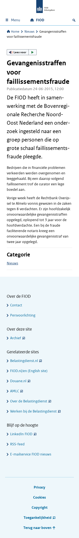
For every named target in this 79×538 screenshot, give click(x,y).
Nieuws (29, 31)
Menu (15, 20)
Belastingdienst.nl (24, 361)
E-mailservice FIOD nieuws (30, 454)
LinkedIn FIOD (21, 434)
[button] (22, 52)
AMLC (14, 391)
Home (15, 31)
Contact (16, 305)
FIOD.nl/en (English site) (28, 371)
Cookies (39, 497)
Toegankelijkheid (37, 517)
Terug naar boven (37, 528)
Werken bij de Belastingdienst (33, 411)
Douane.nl (18, 381)
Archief (15, 338)
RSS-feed (17, 444)
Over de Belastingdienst (28, 401)
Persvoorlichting (22, 315)
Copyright (39, 507)
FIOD (40, 20)
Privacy (39, 487)
